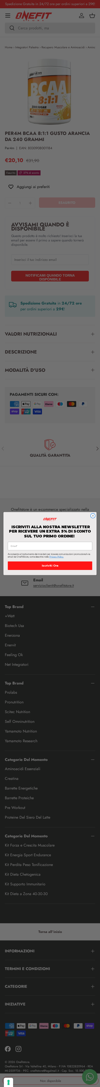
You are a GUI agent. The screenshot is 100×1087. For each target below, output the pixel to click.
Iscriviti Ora (50, 565)
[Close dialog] (93, 515)
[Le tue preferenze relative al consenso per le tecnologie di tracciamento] (8, 1082)
